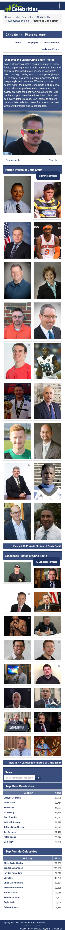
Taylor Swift (9, 902)
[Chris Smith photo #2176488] (17, 698)
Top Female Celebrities (21, 851)
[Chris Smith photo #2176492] (47, 240)
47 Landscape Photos (46, 561)
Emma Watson (11, 892)
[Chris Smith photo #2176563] (17, 320)
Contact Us (57, 928)
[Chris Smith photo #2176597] (17, 521)
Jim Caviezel (10, 832)
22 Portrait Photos (48, 175)
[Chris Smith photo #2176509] (17, 746)
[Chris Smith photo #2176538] (47, 746)
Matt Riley (9, 841)
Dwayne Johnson (12, 797)
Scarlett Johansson (13, 867)
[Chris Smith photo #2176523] (17, 650)
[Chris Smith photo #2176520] (47, 360)
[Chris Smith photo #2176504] (47, 521)
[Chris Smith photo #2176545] (17, 674)
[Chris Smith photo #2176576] (17, 626)
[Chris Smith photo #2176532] (47, 200)
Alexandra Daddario (13, 887)
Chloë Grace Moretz (13, 882)
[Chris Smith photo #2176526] (47, 578)
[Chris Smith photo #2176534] (47, 650)
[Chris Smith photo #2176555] (47, 674)
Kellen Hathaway (12, 822)
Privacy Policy (26, 928)
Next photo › (54, 159)
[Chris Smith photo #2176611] (17, 441)
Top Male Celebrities (20, 786)
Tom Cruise (9, 802)
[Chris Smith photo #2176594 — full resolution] (32, 133)
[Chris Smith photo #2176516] (47, 441)
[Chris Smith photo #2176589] (47, 401)
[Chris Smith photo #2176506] (47, 602)
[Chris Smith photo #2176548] (47, 280)
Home (18, 42)
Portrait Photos (51, 42)
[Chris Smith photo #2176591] (47, 626)
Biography (33, 42)
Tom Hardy (9, 812)
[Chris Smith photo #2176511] (17, 280)
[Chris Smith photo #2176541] (17, 481)
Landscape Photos (50, 49)
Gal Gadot (8, 877)
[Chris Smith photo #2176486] (17, 240)
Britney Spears (11, 907)
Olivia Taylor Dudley (13, 863)
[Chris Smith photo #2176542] (47, 481)
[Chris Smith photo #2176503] (17, 572)
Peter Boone (10, 836)
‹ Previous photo (12, 159)
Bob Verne (9, 807)
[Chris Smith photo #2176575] (47, 722)
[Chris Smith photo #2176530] (17, 401)
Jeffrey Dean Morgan (14, 827)
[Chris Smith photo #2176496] (47, 320)
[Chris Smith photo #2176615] (17, 194)
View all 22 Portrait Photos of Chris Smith (37, 546)
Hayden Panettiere (13, 872)
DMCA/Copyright (42, 928)
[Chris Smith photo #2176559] (17, 360)
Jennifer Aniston (12, 897)
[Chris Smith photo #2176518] (17, 602)
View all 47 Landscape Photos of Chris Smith (35, 762)
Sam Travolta (10, 817)
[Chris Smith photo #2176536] (17, 722)
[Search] (38, 777)
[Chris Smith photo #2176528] (47, 698)
